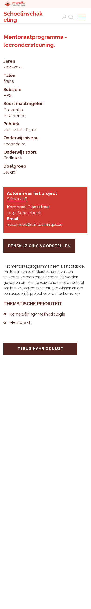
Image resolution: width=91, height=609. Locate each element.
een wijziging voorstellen (39, 246)
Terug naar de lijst (40, 348)
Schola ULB (17, 199)
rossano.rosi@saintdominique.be (34, 224)
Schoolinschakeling (23, 17)
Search (70, 14)
